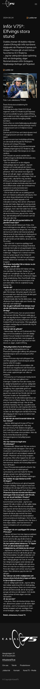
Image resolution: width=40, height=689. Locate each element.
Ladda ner (32, 18)
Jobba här (6, 670)
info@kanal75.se (8, 660)
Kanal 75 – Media (29, 670)
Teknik (14, 665)
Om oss (5, 665)
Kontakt (17, 670)
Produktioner (25, 665)
